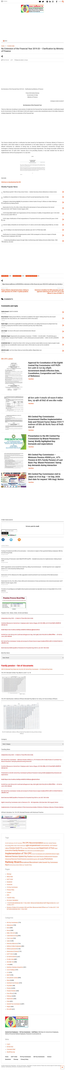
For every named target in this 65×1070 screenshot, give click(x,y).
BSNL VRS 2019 (11, 933)
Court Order (24, 848)
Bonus (8, 930)
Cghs (8, 941)
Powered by (4, 535)
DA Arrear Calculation (12, 900)
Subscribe (5, 533)
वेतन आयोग (9, 1009)
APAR (45, 843)
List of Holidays (11, 969)
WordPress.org (11, 1052)
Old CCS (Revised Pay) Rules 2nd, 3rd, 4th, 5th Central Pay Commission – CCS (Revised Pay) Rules (26, 669)
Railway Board (13, 862)
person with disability (39, 859)
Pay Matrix (10, 985)
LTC (8, 972)
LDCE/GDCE (48, 853)
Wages (8, 1006)
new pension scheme (12, 977)
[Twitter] (43, 1)
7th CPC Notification (9, 843)
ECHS (7, 850)
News (8, 980)
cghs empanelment (33, 845)
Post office (9, 993)
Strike (20, 865)
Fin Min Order (10, 959)
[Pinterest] (47, 1)
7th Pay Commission (12, 887)
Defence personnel (12, 948)
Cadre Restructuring (12, 935)
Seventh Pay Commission (13, 1004)
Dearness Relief (35, 848)
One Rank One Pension (13, 983)
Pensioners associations (27, 859)
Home (6, 1056)
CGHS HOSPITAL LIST (46, 845)
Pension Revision (11, 990)
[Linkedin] (50, 1)
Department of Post (46, 848)
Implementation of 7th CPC (18, 853)
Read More (31, 379)
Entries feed (10, 1046)
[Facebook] (56, 1)
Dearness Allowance (12, 943)
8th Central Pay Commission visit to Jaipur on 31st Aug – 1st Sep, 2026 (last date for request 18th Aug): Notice (46, 476)
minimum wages (55, 853)
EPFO (10, 850)
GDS (29, 850)
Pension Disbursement (45, 856)
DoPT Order (10, 879)
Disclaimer (9, 882)
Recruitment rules (36, 862)
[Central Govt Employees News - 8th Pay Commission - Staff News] (32, 11)
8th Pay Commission (12, 922)
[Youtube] (40, 1)
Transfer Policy (28, 865)
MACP (8, 975)
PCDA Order (36, 856)
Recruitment (25, 862)
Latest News (5, 545)
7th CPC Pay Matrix (18, 843)
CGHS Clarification (21, 845)
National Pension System (14, 856)
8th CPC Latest (7, 359)
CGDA (15, 845)
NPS (8, 895)
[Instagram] (53, 1)
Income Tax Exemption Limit (38, 853)
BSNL (47, 843)
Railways (9, 996)
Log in (8, 1044)
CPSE (29, 848)
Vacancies (9, 884)
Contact (9, 892)
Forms (25, 850)
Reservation (10, 998)
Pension (9, 988)
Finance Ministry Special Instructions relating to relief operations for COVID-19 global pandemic (15, 290)
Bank (8, 927)
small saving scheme (14, 865)
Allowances (10, 925)
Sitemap (9, 874)
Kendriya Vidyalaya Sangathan (15, 967)
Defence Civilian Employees (14, 946)
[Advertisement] (32, 26)
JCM (8, 964)
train (23, 865)
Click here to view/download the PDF (11, 182)
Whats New (10, 876)
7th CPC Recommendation (32, 843)
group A (42, 850)
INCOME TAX (10, 962)
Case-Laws (10, 938)
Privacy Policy (10, 889)
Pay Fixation (28, 856)
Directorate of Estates (12, 951)
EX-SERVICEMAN (11, 956)
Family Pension (18, 850)
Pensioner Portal (16, 859)
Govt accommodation (35, 850)
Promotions (48, 859)
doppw (55, 848)
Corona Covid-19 (15, 848)
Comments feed (11, 1049)
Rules (8, 1001)
